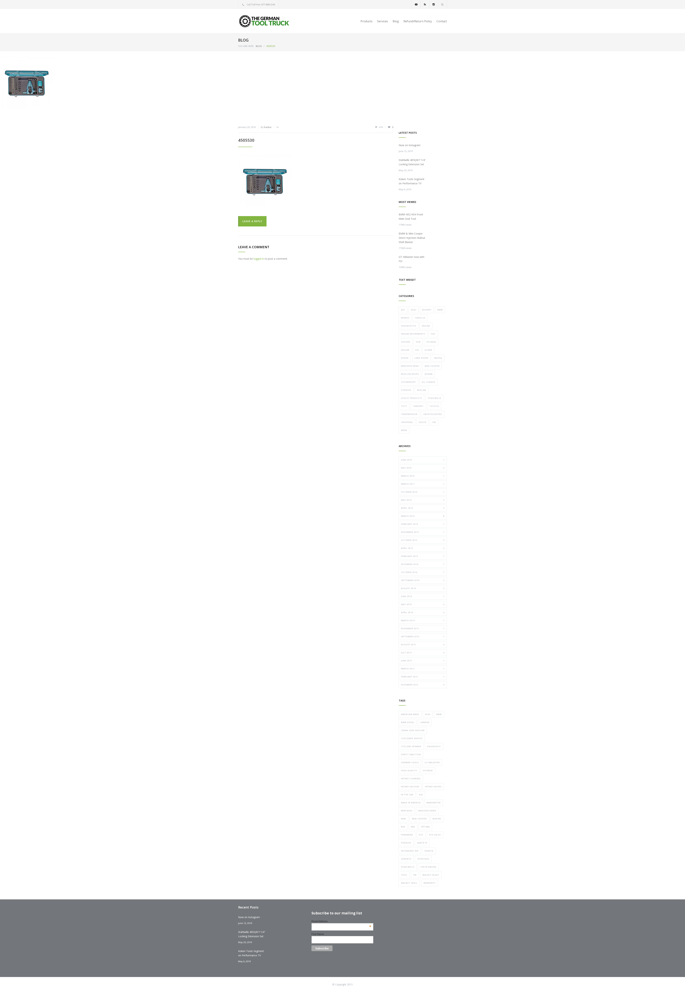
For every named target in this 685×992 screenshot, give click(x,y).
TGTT (404, 406)
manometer (434, 802)
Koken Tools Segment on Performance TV (411, 181)
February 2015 (423, 556)
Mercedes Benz (410, 366)
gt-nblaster (432, 762)
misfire (437, 818)
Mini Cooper (432, 366)
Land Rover (421, 358)
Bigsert (427, 309)
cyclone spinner (411, 746)
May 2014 (423, 604)
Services (382, 21)
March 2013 (423, 668)
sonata (428, 850)
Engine (426, 325)
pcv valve (435, 834)
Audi (413, 309)
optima (425, 826)
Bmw (440, 309)
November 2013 (423, 628)
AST (403, 309)
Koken (405, 358)
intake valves (433, 786)
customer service (412, 738)
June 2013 (423, 660)
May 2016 (423, 500)
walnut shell (409, 883)
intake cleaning (411, 778)
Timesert (418, 406)
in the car (407, 794)
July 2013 (423, 652)
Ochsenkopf (408, 382)
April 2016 (423, 508)
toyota (434, 406)
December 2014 (423, 564)
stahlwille (407, 866)
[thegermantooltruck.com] (271, 21)
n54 (403, 826)
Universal (407, 422)
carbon (424, 722)
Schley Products (411, 398)
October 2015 (423, 540)
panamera (407, 834)
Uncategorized (432, 414)
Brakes (405, 317)
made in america (411, 802)
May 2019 (423, 467)
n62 (413, 826)
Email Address (341, 921)
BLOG (243, 40)
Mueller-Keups (410, 374)
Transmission (409, 414)
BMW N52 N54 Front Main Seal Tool (411, 216)
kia (421, 794)
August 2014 (423, 588)
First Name (317, 934)
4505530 (246, 140)
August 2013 (423, 644)
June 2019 (423, 459)
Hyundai (431, 341)
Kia (417, 350)
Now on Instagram (409, 145)
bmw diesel (407, 722)
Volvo (423, 422)
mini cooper (419, 818)
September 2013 (423, 636)
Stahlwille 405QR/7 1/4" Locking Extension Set (251, 934)
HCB (418, 341)
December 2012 (423, 684)
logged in (258, 258)
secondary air (409, 850)
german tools (410, 762)
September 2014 (423, 580)
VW (434, 422)
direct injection (411, 754)
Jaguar (405, 350)
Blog (396, 21)
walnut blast (430, 875)
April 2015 (423, 548)
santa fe (422, 842)
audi (427, 714)
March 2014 (423, 620)
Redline (421, 390)
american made (410, 714)
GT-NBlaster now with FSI (411, 259)
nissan (429, 374)
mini (403, 818)
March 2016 (423, 516)
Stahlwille (434, 398)
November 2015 (423, 532)
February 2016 (423, 524)
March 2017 (423, 484)
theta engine (428, 866)
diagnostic (434, 746)
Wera (404, 430)
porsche (406, 842)
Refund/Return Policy (418, 21)
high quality (409, 770)
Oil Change (428, 382)
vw (415, 875)
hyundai (428, 770)
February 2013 (423, 676)
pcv (421, 834)
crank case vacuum (413, 730)
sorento (406, 858)
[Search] (442, 4)
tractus (268, 127)
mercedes (406, 810)
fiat (433, 333)
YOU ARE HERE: (246, 46)
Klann (428, 350)
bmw (439, 714)
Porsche (406, 390)
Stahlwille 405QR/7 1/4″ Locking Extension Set (412, 162)
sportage (423, 858)
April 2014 (423, 612)
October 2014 (423, 572)
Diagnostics (408, 325)
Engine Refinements (413, 333)
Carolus (420, 317)
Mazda (438, 358)
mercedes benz (427, 810)
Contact (442, 21)
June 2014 (423, 596)
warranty (429, 883)
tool (404, 875)
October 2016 (423, 492)
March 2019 (423, 475)
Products (366, 21)
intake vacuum (410, 786)
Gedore (405, 341)
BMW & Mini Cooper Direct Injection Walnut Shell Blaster (412, 238)
